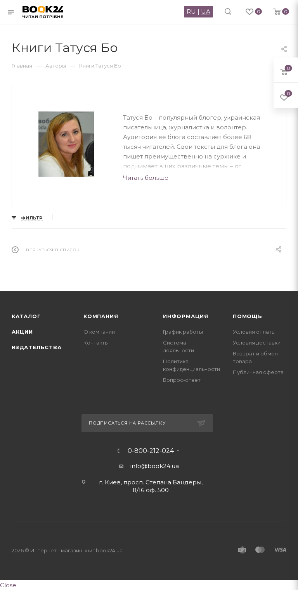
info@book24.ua (154, 466)
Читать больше (145, 177)
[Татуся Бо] (67, 144)
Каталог (26, 316)
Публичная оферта (258, 372)
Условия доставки (257, 342)
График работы (183, 332)
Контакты (96, 342)
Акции (22, 332)
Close (8, 585)
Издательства (37, 347)
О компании (99, 332)
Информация (185, 316)
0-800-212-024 (151, 451)
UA (205, 11)
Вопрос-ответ (182, 380)
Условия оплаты (254, 332)
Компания (100, 316)
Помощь (247, 316)
